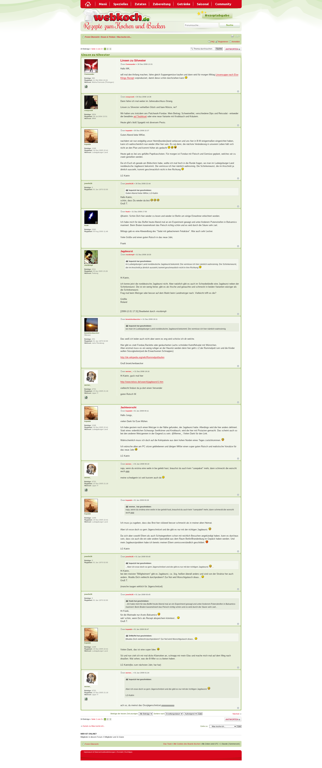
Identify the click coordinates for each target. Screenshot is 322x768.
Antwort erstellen (231, 48)
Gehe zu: (204, 726)
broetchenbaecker (133, 319)
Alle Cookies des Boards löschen (186, 744)
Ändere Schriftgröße (237, 36)
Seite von (96, 49)
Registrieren (223, 42)
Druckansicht (232, 36)
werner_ (129, 371)
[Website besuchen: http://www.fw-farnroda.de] (86, 86)
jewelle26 (129, 183)
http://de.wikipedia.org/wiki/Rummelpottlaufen (142, 357)
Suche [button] (229, 25)
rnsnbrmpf (130, 254)
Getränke (183, 4)
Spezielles (120, 4)
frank (128, 212)
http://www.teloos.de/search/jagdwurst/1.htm (141, 382)
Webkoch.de (117, 15)
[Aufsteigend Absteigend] (193, 714)
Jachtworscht (128, 407)
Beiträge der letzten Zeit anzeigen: (125, 714)
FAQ (212, 42)
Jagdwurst (126, 251)
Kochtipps (128, 752)
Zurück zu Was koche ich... (94, 726)
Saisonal (203, 4)
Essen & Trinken (108, 37)
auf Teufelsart (140, 116)
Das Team (167, 744)
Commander (131, 64)
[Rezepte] (88, 4)
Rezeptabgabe (217, 15)
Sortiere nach (159, 714)
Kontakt (120, 752)
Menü (103, 4)
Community (223, 4)
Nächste (236, 714)
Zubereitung (162, 4)
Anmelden (236, 42)
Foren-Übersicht (92, 37)
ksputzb (129, 130)
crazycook (130, 97)
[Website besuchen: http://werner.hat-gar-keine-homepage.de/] (86, 397)
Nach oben (238, 91)
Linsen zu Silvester (95, 54)
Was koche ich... (124, 37)
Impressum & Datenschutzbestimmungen (100, 752)
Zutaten (140, 4)
